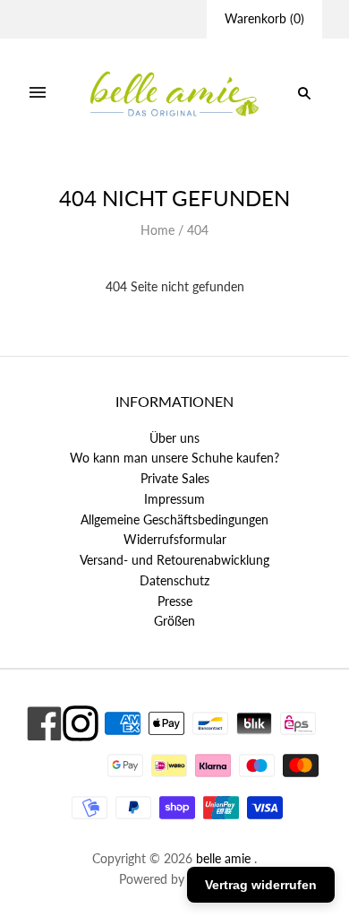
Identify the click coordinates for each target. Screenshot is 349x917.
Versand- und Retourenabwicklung (174, 559)
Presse (174, 601)
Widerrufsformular (174, 539)
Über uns (174, 438)
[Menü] (37, 93)
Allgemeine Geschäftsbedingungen (174, 519)
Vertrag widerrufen (261, 885)
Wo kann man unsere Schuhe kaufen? (174, 457)
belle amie (223, 858)
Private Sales (174, 478)
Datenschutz (174, 580)
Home (157, 230)
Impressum (174, 498)
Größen (174, 620)
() (264, 18)
